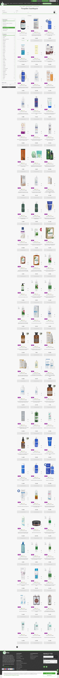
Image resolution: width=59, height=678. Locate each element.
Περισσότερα (49, 675)
